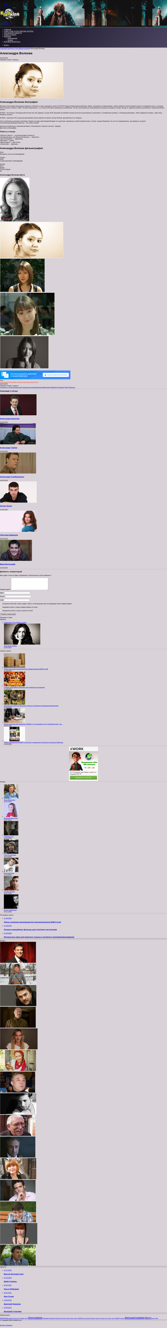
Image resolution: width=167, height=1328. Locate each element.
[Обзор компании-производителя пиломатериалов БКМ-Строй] (14, 667)
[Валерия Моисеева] (11, 816)
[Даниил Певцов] (18, 1114)
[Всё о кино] (10, 19)
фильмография (28, 382)
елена (68, 1318)
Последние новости (13, 33)
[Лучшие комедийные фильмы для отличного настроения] (14, 686)
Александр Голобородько (12, 477)
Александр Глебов (8, 448)
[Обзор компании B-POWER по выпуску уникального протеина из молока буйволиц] (14, 741)
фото (36, 382)
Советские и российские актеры (18, 31)
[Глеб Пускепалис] (11, 853)
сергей (117, 1318)
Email (2, 596)
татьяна (122, 1318)
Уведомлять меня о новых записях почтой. (17, 610)
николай (102, 1318)
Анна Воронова (9, 800)
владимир (46, 1318)
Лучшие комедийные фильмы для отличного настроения (24, 687)
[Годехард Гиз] (11, 835)
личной (80, 1318)
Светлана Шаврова (9, 535)
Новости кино (10, 35)
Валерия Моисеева (11, 818)
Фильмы (7, 36)
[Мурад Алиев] (17, 1092)
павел (112, 1318)
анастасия (17, 1318)
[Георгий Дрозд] (17, 1157)
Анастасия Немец (10, 646)
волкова (20, 382)
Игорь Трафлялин (10, 910)
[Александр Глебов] (18, 444)
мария (88, 1318)
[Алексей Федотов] (18, 1265)
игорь (71, 1318)
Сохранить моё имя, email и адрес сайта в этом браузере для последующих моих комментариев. (37, 604)
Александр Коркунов (9, 419)
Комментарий (5, 589)
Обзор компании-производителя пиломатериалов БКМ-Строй (26, 669)
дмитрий (52, 1318)
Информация (12, 38)
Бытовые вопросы (12, 42)
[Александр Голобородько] (18, 473)
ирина (75, 1318)
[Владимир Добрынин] (18, 1005)
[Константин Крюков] (18, 1200)
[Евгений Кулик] (11, 871)
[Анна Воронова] (11, 798)
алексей (10, 1318)
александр (4, 1318)
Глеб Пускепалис (10, 855)
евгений (57, 1318)
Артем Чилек (6, 506)
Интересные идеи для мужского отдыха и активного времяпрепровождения (31, 706)
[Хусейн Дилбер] (11, 890)
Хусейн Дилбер (9, 892)
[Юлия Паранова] (19, 1049)
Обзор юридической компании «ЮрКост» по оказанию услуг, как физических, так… (33, 724)
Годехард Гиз (8, 836)
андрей (22, 1318)
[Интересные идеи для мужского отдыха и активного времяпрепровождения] (14, 704)
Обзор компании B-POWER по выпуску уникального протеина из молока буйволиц (33, 742)
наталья (97, 1318)
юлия (153, 1318)
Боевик (10, 40)
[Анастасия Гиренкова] (18, 1070)
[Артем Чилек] (18, 502)
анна (26, 1318)
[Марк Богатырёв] (16, 560)
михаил (93, 1318)
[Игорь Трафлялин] (11, 908)
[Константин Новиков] (18, 1222)
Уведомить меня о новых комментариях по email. (20, 607)
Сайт (2, 600)
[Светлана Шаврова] (18, 531)
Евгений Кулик (9, 873)
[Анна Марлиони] (18, 1243)
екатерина (63, 1318)
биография (13, 382)
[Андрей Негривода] (18, 1027)
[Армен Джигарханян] (17, 1135)
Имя (2, 593)
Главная (3, 48)
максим (84, 1318)
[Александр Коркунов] (18, 415)
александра (4, 382)
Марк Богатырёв (7, 564)
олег (106, 1318)
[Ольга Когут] (18, 1179)
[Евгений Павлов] (18, 984)
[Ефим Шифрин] (18, 962)
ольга (109, 1318)
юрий (156, 1318)
